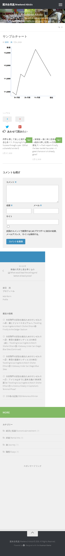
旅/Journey (10, 445)
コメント (11, 182)
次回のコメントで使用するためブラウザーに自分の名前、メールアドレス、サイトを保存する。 (32, 232)
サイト (9, 216)
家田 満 (8, 42)
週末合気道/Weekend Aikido (17, 4)
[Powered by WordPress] (24, 545)
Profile (5, 299)
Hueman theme (45, 545)
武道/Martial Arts (13, 438)
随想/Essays (11, 452)
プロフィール (9, 291)
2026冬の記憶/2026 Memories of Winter (22, 396)
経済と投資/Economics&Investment (21, 431)
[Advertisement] (32, 496)
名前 (9, 205)
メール (38, 205)
